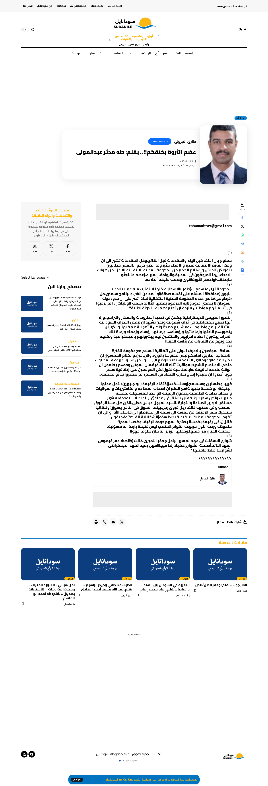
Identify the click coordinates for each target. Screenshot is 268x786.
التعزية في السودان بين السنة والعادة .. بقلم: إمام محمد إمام (165, 587)
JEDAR (122, 760)
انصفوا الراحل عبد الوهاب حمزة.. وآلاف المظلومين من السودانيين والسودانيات (64, 392)
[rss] (35, 248)
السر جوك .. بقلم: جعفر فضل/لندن (221, 585)
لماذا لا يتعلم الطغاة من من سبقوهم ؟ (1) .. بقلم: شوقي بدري (64, 348)
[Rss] (240, 29)
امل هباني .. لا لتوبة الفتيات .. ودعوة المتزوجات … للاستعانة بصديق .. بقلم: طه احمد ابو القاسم (51, 591)
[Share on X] (242, 226)
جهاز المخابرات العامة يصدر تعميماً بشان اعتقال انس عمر (63, 327)
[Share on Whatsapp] (242, 235)
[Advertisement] (134, 85)
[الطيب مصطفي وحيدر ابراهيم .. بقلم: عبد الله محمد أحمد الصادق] (105, 564)
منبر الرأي (240, 118)
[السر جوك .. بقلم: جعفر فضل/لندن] (220, 564)
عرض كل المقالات (158, 141)
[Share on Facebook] (242, 217)
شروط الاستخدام (115, 779)
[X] (51, 248)
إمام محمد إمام (183, 595)
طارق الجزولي (207, 478)
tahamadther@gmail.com (210, 225)
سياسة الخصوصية (139, 779)
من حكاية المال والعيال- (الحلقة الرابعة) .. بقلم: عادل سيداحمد (64, 369)
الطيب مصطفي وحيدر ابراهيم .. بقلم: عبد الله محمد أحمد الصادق (106, 587)
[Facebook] (245, 29)
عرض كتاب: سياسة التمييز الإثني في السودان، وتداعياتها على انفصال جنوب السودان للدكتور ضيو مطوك (65, 303)
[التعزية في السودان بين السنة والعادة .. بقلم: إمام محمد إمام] (163, 564)
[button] (77, 780)
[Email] (242, 252)
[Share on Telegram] (242, 244)
